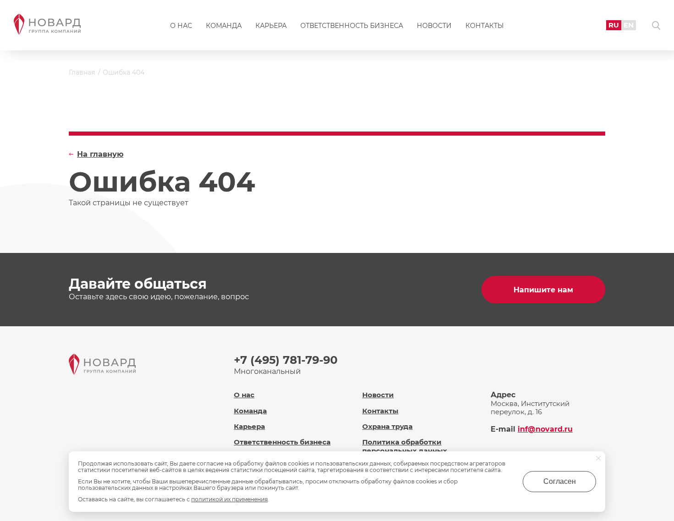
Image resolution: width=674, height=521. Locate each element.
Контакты (484, 26)
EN (629, 25)
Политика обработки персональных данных (404, 446)
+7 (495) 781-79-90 (285, 360)
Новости (434, 26)
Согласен (559, 481)
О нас (181, 26)
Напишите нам (543, 289)
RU (613, 25)
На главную (100, 154)
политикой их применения (229, 499)
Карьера (271, 26)
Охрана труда (387, 426)
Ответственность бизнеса (351, 26)
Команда (224, 26)
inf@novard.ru (545, 429)
